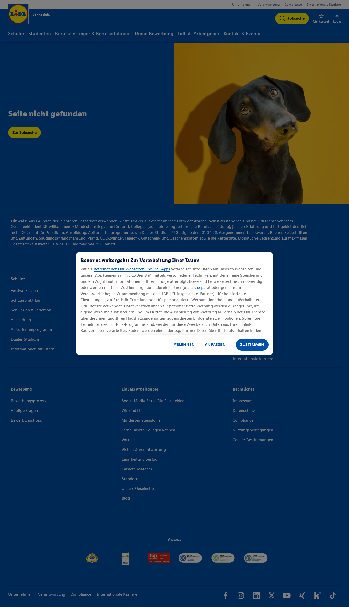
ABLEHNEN (184, 344)
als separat (201, 287)
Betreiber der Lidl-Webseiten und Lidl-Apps (132, 269)
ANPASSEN (215, 344)
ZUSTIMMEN (252, 344)
